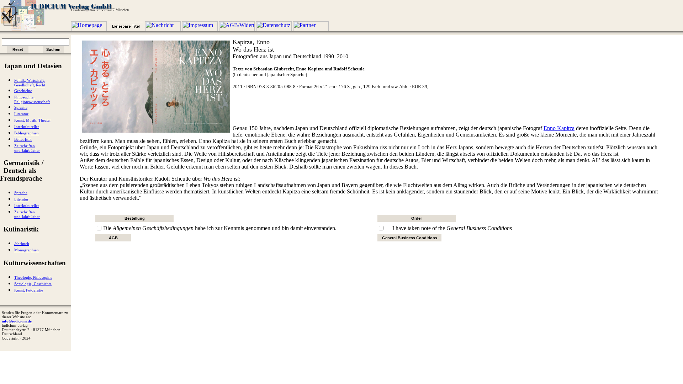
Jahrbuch (21, 244)
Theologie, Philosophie (33, 277)
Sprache (20, 108)
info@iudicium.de (17, 321)
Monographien (26, 250)
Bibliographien (26, 133)
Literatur (21, 114)
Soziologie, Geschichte (33, 284)
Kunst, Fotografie (28, 290)
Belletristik (23, 140)
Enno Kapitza (559, 128)
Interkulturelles (26, 127)
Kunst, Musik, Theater (32, 120)
